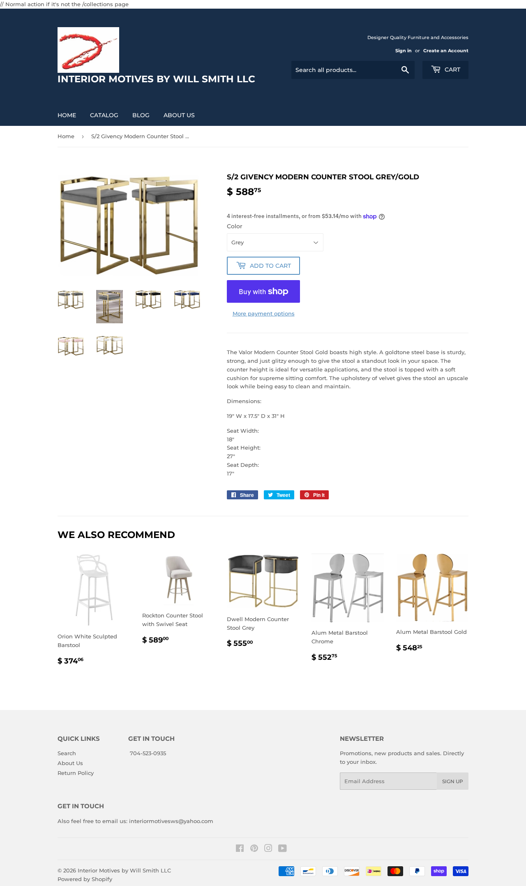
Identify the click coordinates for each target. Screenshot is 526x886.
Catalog (104, 115)
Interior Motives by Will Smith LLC (124, 870)
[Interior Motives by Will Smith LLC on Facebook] (239, 849)
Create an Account (445, 50)
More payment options (264, 313)
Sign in (403, 50)
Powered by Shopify (85, 879)
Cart (451, 69)
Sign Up (452, 781)
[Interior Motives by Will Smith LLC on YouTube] (282, 849)
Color (234, 226)
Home (67, 115)
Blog (141, 115)
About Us (179, 115)
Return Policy (76, 773)
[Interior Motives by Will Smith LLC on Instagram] (268, 849)
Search (67, 753)
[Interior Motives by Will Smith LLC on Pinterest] (254, 849)
